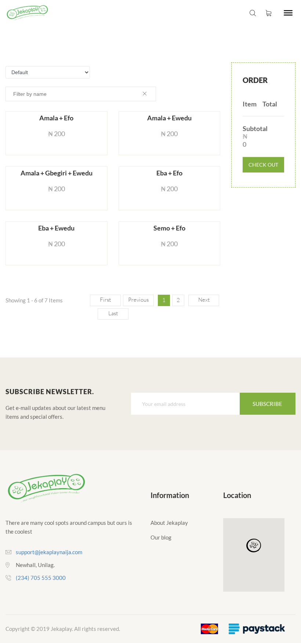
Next (204, 299)
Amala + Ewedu (169, 118)
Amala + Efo (56, 118)
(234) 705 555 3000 (41, 577)
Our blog (160, 537)
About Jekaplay (169, 522)
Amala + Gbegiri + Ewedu (57, 173)
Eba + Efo (169, 173)
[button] (254, 546)
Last (113, 313)
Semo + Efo (169, 228)
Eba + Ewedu (56, 228)
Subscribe (267, 403)
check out (263, 164)
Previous (138, 299)
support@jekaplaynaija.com (49, 552)
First (105, 299)
